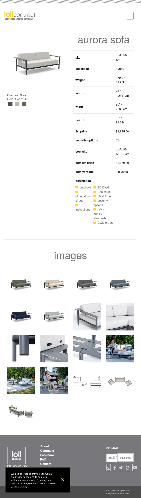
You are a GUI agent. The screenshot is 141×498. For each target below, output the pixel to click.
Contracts (47, 450)
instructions (82, 209)
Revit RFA (104, 196)
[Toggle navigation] (130, 15)
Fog (17, 104)
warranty (116, 490)
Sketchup (104, 192)
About (44, 446)
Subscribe (125, 457)
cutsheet (85, 187)
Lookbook (47, 455)
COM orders (105, 222)
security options (100, 202)
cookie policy (19, 486)
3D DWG (103, 187)
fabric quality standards (99, 213)
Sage (24, 104)
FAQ (43, 459)
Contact (45, 464)
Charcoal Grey (10, 104)
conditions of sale (120, 493)
